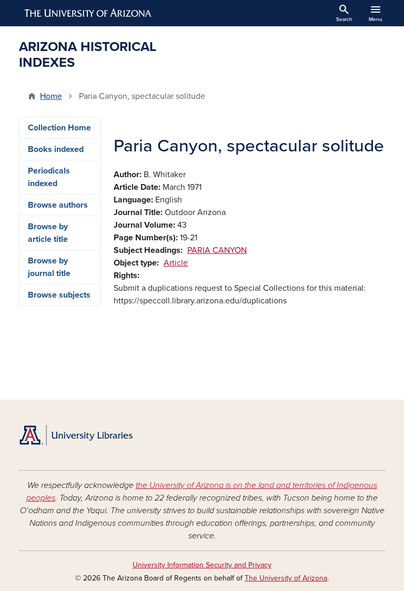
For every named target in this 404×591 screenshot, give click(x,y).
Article (176, 263)
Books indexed (56, 149)
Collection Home (59, 128)
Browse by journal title (49, 267)
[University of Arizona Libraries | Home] (76, 435)
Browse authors (58, 205)
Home (51, 96)
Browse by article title (48, 232)
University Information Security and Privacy (202, 565)
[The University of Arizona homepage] (88, 13)
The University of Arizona (286, 578)
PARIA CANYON (217, 250)
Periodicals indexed (49, 177)
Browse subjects (59, 295)
